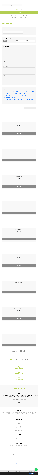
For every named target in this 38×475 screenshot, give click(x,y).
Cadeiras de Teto (5, 58)
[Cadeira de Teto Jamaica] (19, 328)
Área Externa (16, 100)
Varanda (9, 100)
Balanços (4, 51)
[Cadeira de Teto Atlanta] (19, 222)
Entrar (19, 421)
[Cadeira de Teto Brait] (19, 248)
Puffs (3, 80)
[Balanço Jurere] (19, 169)
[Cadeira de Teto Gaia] (19, 275)
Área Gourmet (25, 100)
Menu (19, 12)
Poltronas (4, 78)
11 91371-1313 (23, 17)
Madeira (26, 94)
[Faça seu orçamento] (19, 416)
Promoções (18, 97)
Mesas (4, 68)
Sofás (4, 83)
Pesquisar (20, 32)
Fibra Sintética (19, 94)
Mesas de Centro (6, 71)
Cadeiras (4, 56)
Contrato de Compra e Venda (19, 430)
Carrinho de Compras (21, 9)
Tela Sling (28, 97)
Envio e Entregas (19, 426)
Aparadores (5, 49)
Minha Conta (17, 9)
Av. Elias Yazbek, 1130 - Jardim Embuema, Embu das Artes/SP (19, 445)
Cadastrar (19, 423)
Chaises (4, 61)
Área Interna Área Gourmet (11, 102)
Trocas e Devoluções (19, 427)
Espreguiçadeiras (5, 66)
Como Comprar (19, 424)
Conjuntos (4, 63)
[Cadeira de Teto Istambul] (19, 301)
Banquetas (4, 54)
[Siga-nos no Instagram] (18, 416)
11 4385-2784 (15, 17)
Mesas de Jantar (6, 73)
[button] (17, 402)
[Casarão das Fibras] (19, 2)
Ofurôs (4, 75)
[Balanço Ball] (19, 116)
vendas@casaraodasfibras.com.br (19, 439)
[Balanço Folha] (19, 143)
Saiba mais (19, 133)
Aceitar (32, 473)
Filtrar (5, 40)
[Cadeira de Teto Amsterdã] (19, 195)
